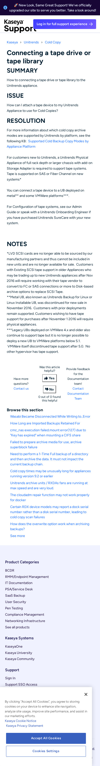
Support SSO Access (21, 684)
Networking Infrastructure (25, 621)
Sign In (10, 678)
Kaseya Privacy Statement (24, 726)
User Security (15, 602)
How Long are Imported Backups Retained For (45, 423)
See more (17, 536)
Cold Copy (53, 42)
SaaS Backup (15, 596)
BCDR (9, 570)
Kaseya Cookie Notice (20, 721)
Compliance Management (24, 615)
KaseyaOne (14, 646)
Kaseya (12, 42)
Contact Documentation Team (78, 393)
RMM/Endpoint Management (27, 577)
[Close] (86, 694)
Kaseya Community (19, 659)
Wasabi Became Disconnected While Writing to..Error (50, 416)
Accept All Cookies (46, 738)
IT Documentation (19, 583)
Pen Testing (14, 608)
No (51, 389)
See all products (17, 627)
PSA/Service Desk (19, 589)
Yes (52, 378)
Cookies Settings (46, 751)
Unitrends (31, 42)
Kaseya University (18, 653)
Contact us (21, 388)
